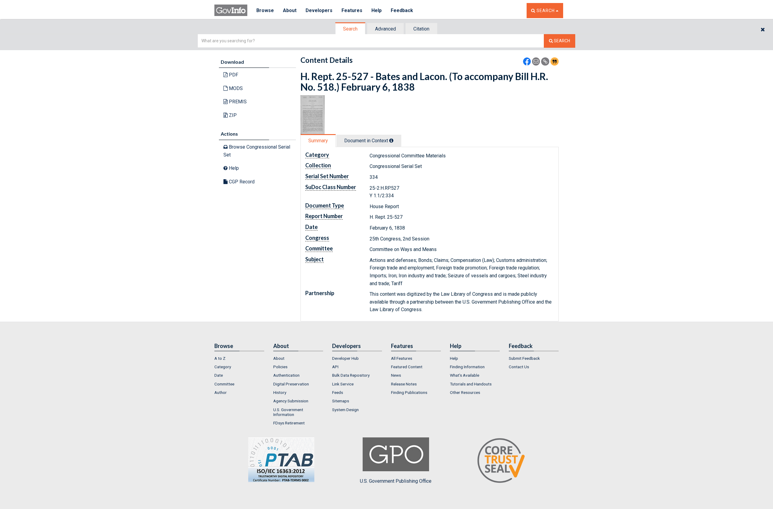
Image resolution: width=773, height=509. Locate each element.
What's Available (464, 375)
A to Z (220, 358)
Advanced (385, 29)
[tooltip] (391, 140)
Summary (318, 140)
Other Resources (465, 392)
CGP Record (241, 182)
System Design (345, 409)
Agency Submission (290, 400)
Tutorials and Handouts (471, 384)
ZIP (232, 115)
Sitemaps (340, 400)
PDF (233, 75)
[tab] (350, 28)
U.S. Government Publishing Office (395, 481)
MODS (235, 88)
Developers (319, 10)
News (396, 375)
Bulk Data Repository (351, 375)
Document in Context (366, 140)
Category (222, 366)
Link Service (343, 384)
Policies (280, 366)
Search (350, 29)
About (290, 10)
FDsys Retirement (289, 422)
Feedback (402, 10)
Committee (224, 384)
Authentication (286, 375)
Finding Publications (409, 392)
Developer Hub (345, 358)
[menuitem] (239, 358)
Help (376, 10)
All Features (401, 358)
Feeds (337, 392)
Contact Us (519, 366)
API (335, 366)
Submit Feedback (524, 358)
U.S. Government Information (288, 412)
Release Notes (404, 384)
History (279, 392)
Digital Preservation (291, 384)
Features (352, 10)
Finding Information (467, 366)
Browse (265, 10)
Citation (421, 29)
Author (220, 392)
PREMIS (237, 102)
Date (218, 375)
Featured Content (406, 366)
